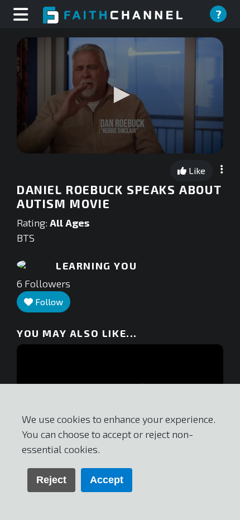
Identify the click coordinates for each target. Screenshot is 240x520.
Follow (48, 301)
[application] (120, 95)
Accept (106, 479)
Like (195, 170)
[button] (120, 95)
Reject (51, 479)
